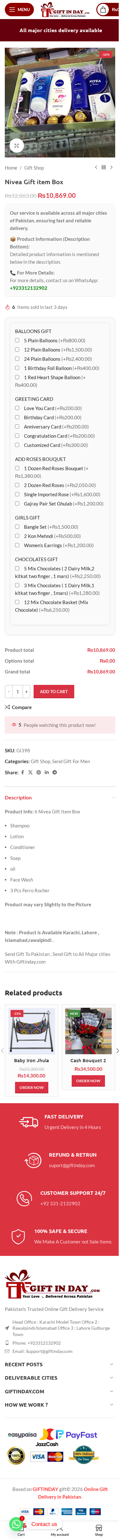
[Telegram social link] (55, 772)
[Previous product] (96, 167)
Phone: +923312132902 (36, 1343)
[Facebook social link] (22, 772)
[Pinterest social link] (39, 772)
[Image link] (53, 1283)
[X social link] (30, 772)
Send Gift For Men (71, 761)
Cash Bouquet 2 (88, 1060)
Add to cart (54, 691)
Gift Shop (34, 168)
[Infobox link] (60, 1122)
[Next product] (111, 167)
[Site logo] (65, 9)
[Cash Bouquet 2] (88, 1031)
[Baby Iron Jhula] (31, 1031)
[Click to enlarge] (17, 145)
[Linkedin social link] (47, 772)
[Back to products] (104, 167)
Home (11, 168)
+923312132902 (28, 288)
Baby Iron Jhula (31, 1060)
